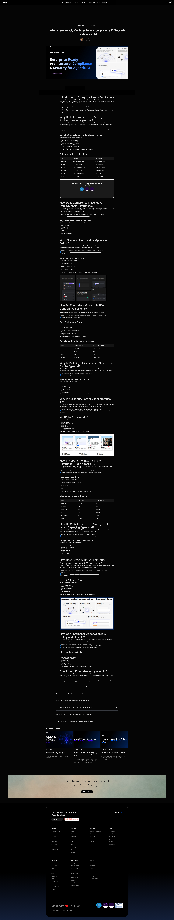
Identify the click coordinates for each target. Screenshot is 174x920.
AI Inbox (53, 836)
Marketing (73, 847)
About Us (92, 863)
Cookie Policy (74, 880)
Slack (112, 841)
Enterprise (73, 836)
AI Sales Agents (55, 881)
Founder (73, 852)
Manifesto (92, 865)
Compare (53, 878)
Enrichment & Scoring (56, 831)
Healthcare (92, 836)
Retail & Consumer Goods (96, 839)
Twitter (112, 834)
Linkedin (113, 831)
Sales (72, 844)
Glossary (53, 873)
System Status (74, 868)
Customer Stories (55, 871)
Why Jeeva (54, 865)
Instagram (112, 844)
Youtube (113, 836)
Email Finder (54, 889)
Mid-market (73, 834)
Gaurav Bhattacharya (89, 38)
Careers (92, 871)
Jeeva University (55, 886)
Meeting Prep (54, 849)
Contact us (92, 873)
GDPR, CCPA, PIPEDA (89, 208)
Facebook (113, 839)
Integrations (54, 863)
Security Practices (75, 863)
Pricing (91, 868)
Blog (52, 868)
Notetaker (54, 841)
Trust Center (74, 888)
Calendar (53, 839)
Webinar (53, 891)
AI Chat (53, 847)
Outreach (53, 834)
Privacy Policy (74, 877)
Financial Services (94, 834)
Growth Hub (54, 884)
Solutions (92, 841)
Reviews (92, 876)
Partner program (94, 878)
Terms (72, 871)
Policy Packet (74, 882)
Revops (72, 849)
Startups (73, 831)
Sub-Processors (75, 865)
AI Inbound (54, 844)
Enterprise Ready (75, 885)
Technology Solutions (95, 831)
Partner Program (55, 876)
